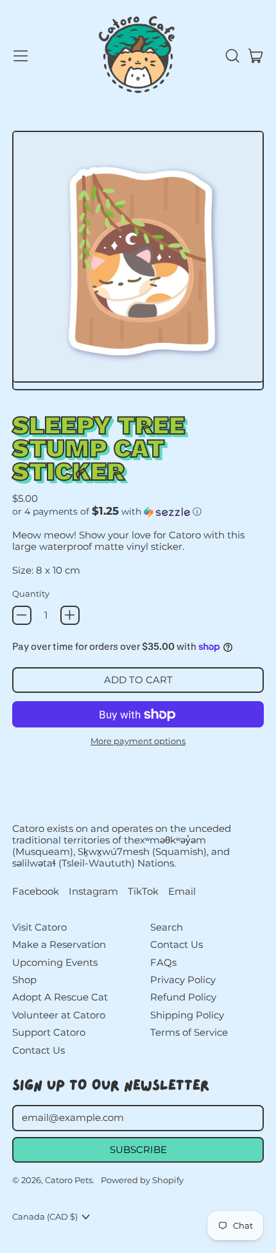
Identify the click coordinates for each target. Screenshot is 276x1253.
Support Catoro (48, 1032)
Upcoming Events (55, 962)
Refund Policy (183, 997)
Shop (24, 980)
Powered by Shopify (142, 1180)
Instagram (93, 891)
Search (166, 927)
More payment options (138, 741)
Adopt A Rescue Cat (60, 997)
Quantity (30, 593)
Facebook (35, 891)
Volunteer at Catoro (58, 1015)
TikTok (143, 891)
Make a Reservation (59, 944)
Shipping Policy (187, 1015)
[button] (231, 55)
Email (182, 891)
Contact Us (38, 1050)
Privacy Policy (183, 980)
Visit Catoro (39, 927)
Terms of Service (189, 1032)
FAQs (163, 962)
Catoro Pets (68, 1180)
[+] (70, 615)
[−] (21, 615)
